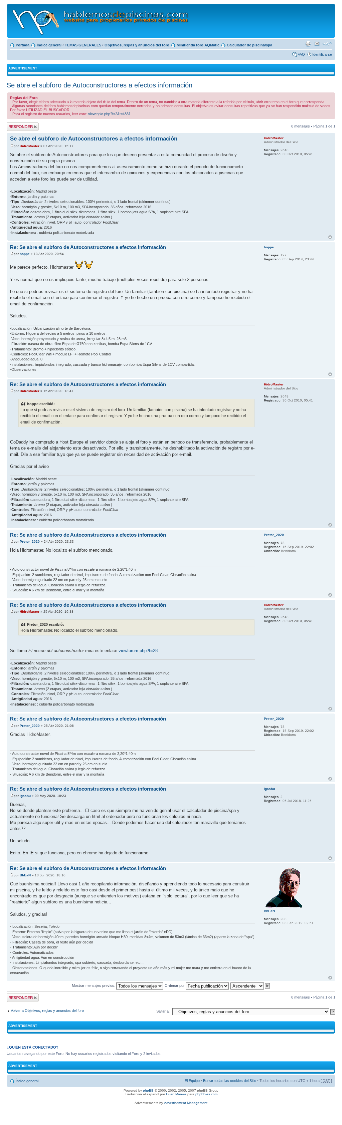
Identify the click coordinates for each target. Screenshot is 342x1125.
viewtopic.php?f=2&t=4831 (109, 114)
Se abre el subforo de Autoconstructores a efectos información (99, 85)
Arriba (330, 237)
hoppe (25, 254)
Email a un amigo (317, 44)
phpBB (148, 1090)
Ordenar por (175, 985)
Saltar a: (163, 1011)
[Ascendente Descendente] (250, 985)
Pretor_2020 (30, 541)
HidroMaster (29, 146)
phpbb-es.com (206, 1094)
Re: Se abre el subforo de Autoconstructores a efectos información (88, 247)
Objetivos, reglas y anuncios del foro (137, 45)
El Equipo (192, 1081)
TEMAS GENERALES (83, 45)
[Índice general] (100, 21)
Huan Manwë (176, 1094)
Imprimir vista (308, 44)
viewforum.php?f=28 (138, 650)
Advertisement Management (185, 1103)
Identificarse (322, 54)
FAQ (301, 54)
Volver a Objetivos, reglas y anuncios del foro (47, 1011)
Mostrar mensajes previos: (94, 985)
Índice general (49, 45)
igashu (25, 796)
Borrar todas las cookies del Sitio (229, 1081)
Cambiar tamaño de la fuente (327, 44)
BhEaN (25, 875)
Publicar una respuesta (17, 126)
